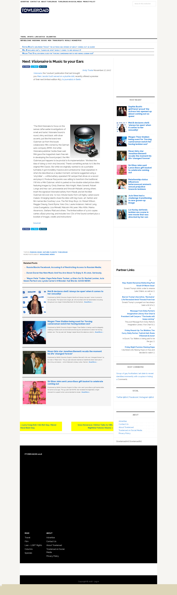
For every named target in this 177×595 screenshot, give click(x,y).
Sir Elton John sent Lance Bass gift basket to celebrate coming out (140, 169)
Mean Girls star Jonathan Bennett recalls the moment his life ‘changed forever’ (139, 154)
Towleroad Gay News (89, 10)
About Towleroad (126, 427)
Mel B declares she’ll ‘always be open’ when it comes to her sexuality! (51, 50)
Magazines (44, 254)
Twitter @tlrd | (122, 397)
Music (39, 252)
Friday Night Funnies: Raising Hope (140, 347)
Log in (96, 581)
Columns (29, 549)
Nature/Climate (50, 252)
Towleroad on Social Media (130, 430)
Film (27, 541)
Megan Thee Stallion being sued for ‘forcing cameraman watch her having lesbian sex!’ (58, 53)
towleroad (63, 252)
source (37, 223)
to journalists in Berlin (71, 79)
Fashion (33, 252)
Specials (28, 553)
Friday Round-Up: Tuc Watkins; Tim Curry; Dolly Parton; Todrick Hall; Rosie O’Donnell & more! (138, 333)
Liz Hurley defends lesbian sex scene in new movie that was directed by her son (138, 213)
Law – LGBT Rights (33, 545)
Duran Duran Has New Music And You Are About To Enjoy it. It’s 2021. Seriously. (64, 273)
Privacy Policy (125, 433)
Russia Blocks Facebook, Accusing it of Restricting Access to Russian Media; (63, 267)
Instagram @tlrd (147, 397)
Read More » (88, 302)
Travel (27, 537)
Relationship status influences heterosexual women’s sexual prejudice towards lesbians (139, 184)
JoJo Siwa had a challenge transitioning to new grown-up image (140, 199)
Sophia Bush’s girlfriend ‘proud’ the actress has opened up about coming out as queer (58, 47)
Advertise (123, 421)
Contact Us (123, 424)
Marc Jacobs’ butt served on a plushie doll (55, 76)
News (52, 254)
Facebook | (134, 397)
